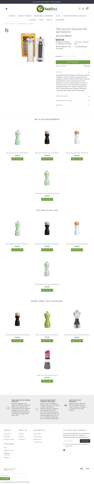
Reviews (59, 105)
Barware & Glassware (43, 16)
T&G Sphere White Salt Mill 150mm (77, 153)
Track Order (7, 436)
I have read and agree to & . (16, 482)
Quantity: (59, 56)
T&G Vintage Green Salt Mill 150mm (17, 153)
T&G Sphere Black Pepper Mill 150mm (47, 153)
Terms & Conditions (82, 444)
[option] (32, 47)
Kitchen (33, 20)
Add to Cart (73, 62)
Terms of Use (37, 434)
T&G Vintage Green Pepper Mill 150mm (47, 193)
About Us (21, 434)
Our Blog (21, 436)
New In (49, 20)
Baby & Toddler (24, 16)
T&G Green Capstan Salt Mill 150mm (47, 335)
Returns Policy (38, 439)
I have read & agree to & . (77, 445)
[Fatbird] (47, 8)
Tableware (59, 20)
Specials (12, 16)
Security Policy (38, 442)
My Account (7, 434)
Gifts (58, 16)
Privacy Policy (37, 436)
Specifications (61, 96)
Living (41, 20)
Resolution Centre (9, 439)
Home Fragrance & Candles (74, 16)
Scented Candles (9, 450)
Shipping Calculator (64, 100)
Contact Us (22, 439)
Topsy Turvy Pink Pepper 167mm (47, 375)
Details (59, 72)
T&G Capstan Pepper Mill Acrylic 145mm (77, 335)
